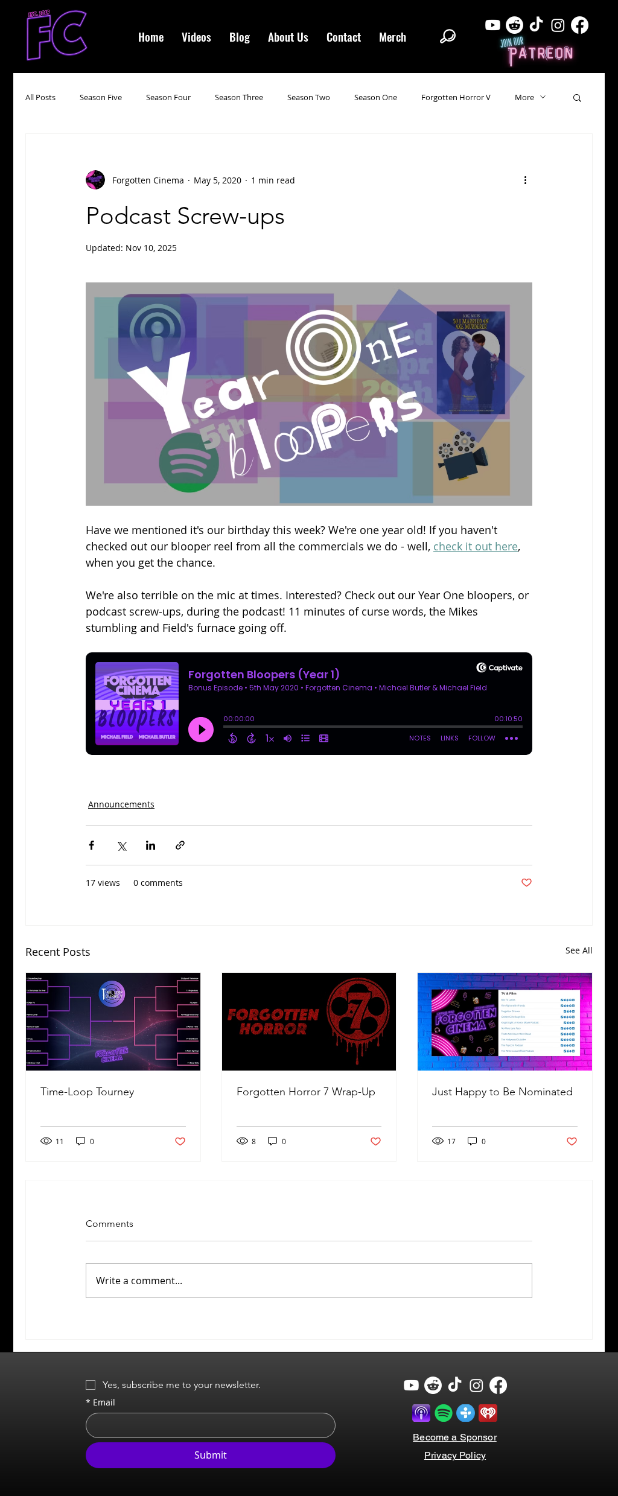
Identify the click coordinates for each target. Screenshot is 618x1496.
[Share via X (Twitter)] (121, 845)
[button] (577, 97)
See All (579, 950)
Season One (375, 97)
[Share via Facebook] (91, 845)
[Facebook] (579, 25)
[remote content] (309, 709)
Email (100, 1402)
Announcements (121, 804)
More (524, 97)
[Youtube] (493, 25)
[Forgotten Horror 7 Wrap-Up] (309, 1022)
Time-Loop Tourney (87, 1091)
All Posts (40, 97)
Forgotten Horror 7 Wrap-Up (306, 1091)
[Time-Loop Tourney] (113, 1022)
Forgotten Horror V (456, 97)
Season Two (308, 97)
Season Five (101, 97)
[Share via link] (180, 845)
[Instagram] (558, 25)
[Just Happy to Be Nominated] (505, 1022)
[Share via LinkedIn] (150, 845)
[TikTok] (536, 25)
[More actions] (525, 180)
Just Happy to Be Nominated (502, 1091)
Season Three (239, 97)
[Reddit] (514, 25)
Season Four (168, 97)
